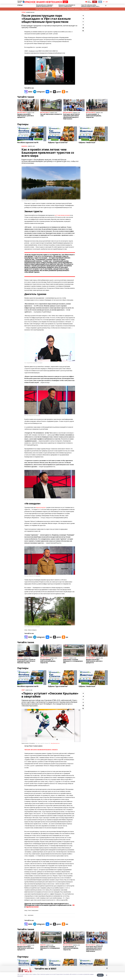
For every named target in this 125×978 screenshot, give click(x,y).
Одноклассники (32, 907)
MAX (95, 1)
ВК (100, 1)
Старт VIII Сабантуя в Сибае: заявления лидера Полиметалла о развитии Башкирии (90, 5)
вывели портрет (41, 507)
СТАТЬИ (19, 5)
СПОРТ (23, 690)
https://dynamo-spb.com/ (55, 743)
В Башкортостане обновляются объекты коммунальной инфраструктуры (67, 5)
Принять (100, 975)
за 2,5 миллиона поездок (62, 215)
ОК (103, 1)
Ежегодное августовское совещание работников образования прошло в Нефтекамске (62, 9)
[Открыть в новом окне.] (28, 91)
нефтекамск (30, 915)
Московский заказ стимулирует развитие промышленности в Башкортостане (44, 5)
